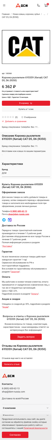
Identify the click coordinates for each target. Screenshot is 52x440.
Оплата (34, 294)
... (44, 14)
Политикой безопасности (35, 428)
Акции (5, 307)
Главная (6, 14)
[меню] (4, 5)
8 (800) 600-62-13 (18, 211)
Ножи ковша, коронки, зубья (26, 14)
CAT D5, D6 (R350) (10, 17)
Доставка (7, 246)
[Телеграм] (4, 220)
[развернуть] (47, 408)
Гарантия (15, 272)
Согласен (15, 434)
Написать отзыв (11, 364)
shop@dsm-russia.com (18, 214)
